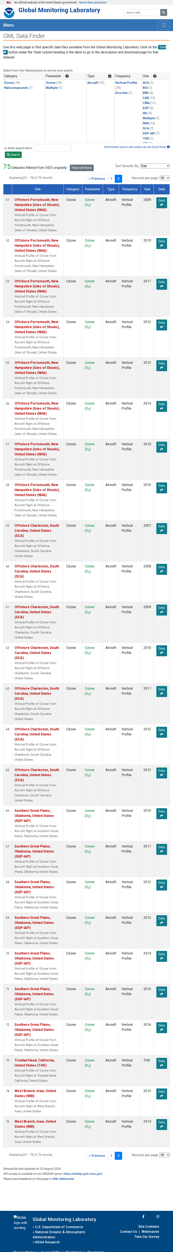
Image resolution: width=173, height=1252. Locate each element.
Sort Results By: (127, 166)
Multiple (52, 88)
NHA (146, 123)
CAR (146, 98)
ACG (146, 83)
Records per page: (145, 178)
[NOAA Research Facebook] (138, 1217)
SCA (146, 128)
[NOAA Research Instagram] (152, 1217)
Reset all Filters (82, 167)
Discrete (121, 93)
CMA (146, 103)
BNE (146, 93)
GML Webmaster (63, 1178)
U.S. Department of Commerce (59, 1227)
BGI (145, 88)
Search (15, 154)
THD (146, 138)
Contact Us (128, 1232)
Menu (8, 25)
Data (161, 200)
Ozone (9, 83)
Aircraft (92, 83)
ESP (146, 108)
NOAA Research (47, 1242)
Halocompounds (16, 88)
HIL (145, 113)
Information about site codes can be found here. (135, 147)
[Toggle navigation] (164, 25)
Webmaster (150, 1232)
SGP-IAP (149, 133)
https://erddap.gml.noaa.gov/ (82, 1173)
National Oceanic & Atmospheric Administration (59, 1234)
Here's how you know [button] (92, 2)
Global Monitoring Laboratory (59, 10)
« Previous (97, 179)
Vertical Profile (126, 83)
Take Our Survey (146, 1237)
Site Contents (148, 1227)
